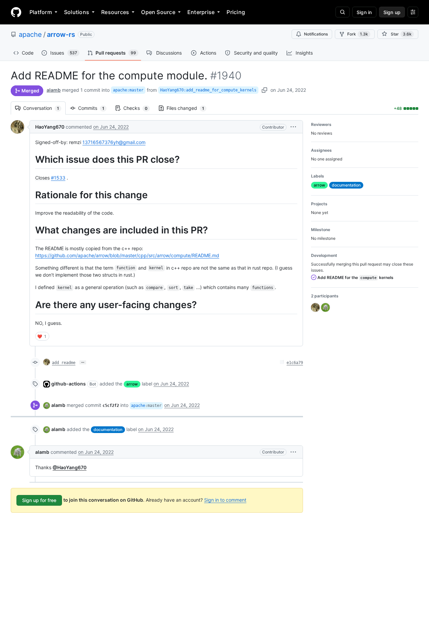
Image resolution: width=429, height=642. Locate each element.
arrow (132, 383)
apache (30, 34)
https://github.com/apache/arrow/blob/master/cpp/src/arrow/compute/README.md (127, 255)
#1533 (58, 178)
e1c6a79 (295, 362)
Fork (357, 34)
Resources (115, 12)
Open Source (158, 12)
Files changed (189, 108)
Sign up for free (39, 500)
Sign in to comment (225, 500)
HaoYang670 (49, 127)
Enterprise (200, 12)
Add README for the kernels (354, 277)
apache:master (128, 90)
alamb (54, 90)
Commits (94, 108)
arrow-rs (61, 34)
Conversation (44, 108)
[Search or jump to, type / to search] (342, 12)
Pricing (236, 12)
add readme (63, 362)
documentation (108, 429)
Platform (40, 12)
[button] (293, 127)
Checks (138, 108)
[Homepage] (16, 12)
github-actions (68, 383)
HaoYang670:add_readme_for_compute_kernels (208, 90)
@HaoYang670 (69, 467)
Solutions (76, 12)
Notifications (316, 34)
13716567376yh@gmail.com (113, 142)
